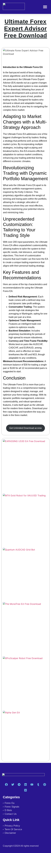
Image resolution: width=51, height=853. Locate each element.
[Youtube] (32, 784)
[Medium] (25, 790)
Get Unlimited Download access (25, 428)
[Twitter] (13, 784)
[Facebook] (6, 784)
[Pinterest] (44, 784)
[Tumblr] (38, 784)
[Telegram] (19, 784)
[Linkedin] (25, 784)
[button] (45, 7)
